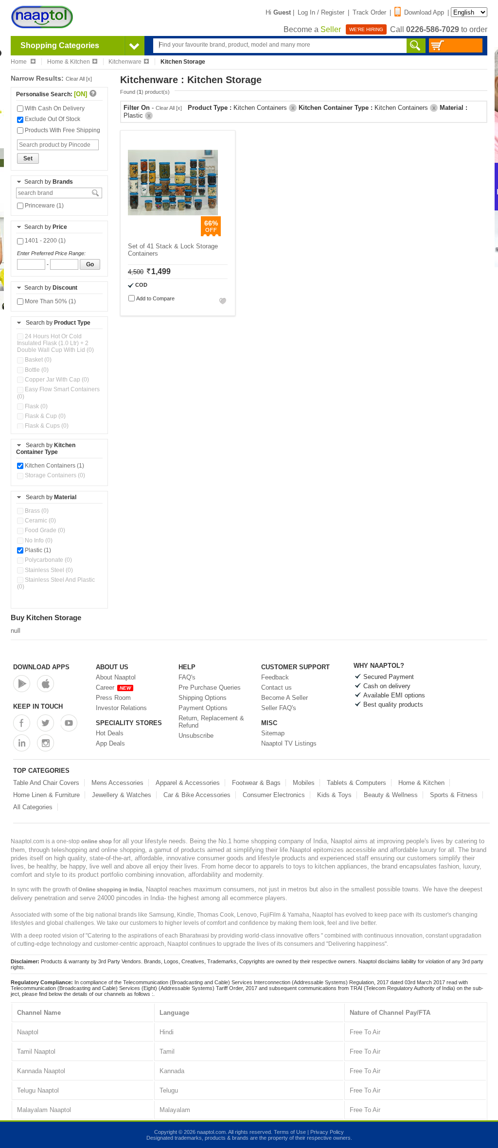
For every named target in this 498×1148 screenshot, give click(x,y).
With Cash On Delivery (54, 108)
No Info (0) (38, 540)
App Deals (110, 743)
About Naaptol (116, 677)
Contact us (276, 687)
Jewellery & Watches (121, 795)
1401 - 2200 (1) (44, 240)
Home (19, 61)
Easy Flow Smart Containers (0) (58, 393)
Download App (424, 12)
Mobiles (304, 782)
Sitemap (273, 733)
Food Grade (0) (44, 530)
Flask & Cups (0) (46, 425)
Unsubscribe (195, 735)
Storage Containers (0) (54, 475)
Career (113, 687)
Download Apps (41, 667)
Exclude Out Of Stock (51, 119)
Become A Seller (284, 697)
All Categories (33, 807)
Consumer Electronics (274, 795)
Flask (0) (35, 406)
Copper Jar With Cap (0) (56, 379)
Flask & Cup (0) (44, 416)
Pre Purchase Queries (209, 687)
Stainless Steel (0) (48, 570)
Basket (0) (37, 359)
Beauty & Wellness (391, 795)
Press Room (113, 697)
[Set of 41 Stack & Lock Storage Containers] (173, 234)
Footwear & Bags (256, 782)
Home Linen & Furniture (46, 795)
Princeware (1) (43, 205)
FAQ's (187, 677)
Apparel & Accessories (188, 782)
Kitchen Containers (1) (53, 465)
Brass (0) (36, 510)
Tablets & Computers (356, 782)
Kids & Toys (334, 795)
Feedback (275, 677)
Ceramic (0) (39, 520)
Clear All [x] (79, 79)
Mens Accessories (117, 782)
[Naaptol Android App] (21, 683)
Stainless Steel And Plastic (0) (56, 583)
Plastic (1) (37, 550)
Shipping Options (202, 697)
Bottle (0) (36, 369)
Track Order (369, 12)
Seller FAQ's (278, 708)
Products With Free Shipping (61, 130)
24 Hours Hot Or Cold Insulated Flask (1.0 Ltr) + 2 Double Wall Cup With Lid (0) (55, 343)
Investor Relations (121, 708)
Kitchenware (125, 61)
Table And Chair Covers (46, 782)
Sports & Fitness (454, 795)
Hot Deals (110, 733)
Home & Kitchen (68, 61)
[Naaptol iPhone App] (45, 683)
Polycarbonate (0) (47, 560)
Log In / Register (321, 12)
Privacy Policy (327, 1132)
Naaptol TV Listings (289, 743)
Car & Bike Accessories (197, 795)
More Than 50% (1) (49, 301)
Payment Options (203, 708)
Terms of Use (290, 1132)
